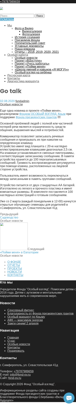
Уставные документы (29, 46)
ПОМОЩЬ (7, 19)
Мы (9, 25)
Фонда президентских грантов (36, 117)
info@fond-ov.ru (20, 374)
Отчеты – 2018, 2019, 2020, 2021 (37, 51)
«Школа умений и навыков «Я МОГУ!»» (42, 69)
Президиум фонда (27, 40)
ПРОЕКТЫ (14, 268)
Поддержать (15, 350)
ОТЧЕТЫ (13, 265)
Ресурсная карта (18, 75)
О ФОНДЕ (14, 261)
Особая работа (17, 54)
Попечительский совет (30, 43)
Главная (13, 337)
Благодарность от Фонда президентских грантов (40, 313)
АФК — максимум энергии (25, 320)
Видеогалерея (32, 31)
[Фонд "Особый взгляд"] (1, 8)
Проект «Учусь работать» (32, 63)
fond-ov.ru (14, 377)
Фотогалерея (31, 34)
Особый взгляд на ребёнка (33, 72)
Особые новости (26, 57)
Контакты (13, 78)
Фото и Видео (24, 28)
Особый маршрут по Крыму (26, 316)
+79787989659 (10, 1)
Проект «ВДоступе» (28, 60)
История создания (27, 37)
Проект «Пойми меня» (30, 66)
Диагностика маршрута (23, 81)
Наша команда (25, 48)
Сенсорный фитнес (20, 310)
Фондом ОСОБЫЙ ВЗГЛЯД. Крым (42, 113)
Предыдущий (9, 216)
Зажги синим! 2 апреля (23, 323)
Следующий (22, 250)
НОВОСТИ (14, 271)
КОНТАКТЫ (15, 275)
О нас (11, 340)
